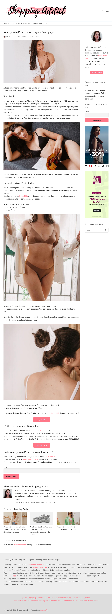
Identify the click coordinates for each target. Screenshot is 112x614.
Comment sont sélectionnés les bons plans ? (63, 598)
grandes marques (40, 567)
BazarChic (23, 196)
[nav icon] (107, 10)
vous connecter (20, 545)
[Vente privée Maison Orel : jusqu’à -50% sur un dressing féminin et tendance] (15, 518)
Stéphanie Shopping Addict (16, 36)
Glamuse (51, 456)
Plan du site (88, 601)
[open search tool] (103, 11)
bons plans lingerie (30, 459)
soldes (13, 576)
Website (52, 502)
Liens (97, 601)
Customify (43, 610)
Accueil (7, 23)
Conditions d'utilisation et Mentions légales (30, 601)
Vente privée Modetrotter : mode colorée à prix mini (67, 528)
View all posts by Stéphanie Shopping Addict (31, 502)
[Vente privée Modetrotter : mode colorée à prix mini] (68, 518)
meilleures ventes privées (38, 564)
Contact (87, 598)
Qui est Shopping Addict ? (32, 598)
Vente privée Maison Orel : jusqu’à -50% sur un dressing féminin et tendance (15, 529)
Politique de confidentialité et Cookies (66, 601)
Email (5, 467)
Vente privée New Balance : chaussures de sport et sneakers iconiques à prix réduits (41, 530)
